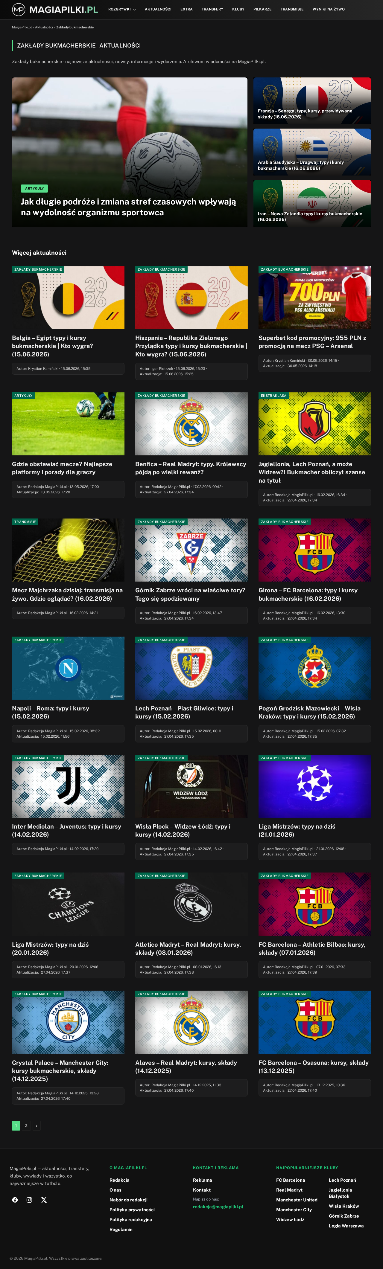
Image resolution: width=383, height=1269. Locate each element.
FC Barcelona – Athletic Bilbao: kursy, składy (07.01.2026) (312, 948)
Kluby (238, 9)
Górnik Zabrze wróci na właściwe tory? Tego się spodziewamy (190, 594)
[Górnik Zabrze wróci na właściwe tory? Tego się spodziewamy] (191, 550)
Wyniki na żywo (329, 9)
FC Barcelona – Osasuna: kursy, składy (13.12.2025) (314, 1066)
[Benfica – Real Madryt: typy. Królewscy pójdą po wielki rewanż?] (191, 424)
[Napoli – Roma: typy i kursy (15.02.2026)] (68, 668)
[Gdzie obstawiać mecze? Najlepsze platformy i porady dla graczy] (68, 424)
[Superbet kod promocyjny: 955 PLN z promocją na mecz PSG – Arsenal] (315, 298)
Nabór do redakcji (129, 1199)
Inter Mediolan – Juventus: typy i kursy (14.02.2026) (66, 830)
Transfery (212, 9)
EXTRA (186, 9)
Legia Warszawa (346, 1225)
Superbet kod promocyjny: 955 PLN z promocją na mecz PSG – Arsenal (312, 342)
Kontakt (202, 1189)
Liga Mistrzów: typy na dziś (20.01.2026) (50, 948)
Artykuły (23, 395)
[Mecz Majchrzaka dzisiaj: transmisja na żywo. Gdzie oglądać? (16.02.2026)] (68, 550)
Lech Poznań (342, 1180)
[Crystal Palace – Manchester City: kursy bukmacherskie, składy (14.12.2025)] (68, 1022)
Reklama (202, 1180)
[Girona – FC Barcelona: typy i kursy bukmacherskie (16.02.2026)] (315, 550)
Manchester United (296, 1199)
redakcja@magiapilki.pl (218, 1206)
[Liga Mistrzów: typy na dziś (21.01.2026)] (315, 786)
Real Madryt (289, 1189)
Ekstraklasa (274, 395)
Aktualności (158, 9)
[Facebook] (15, 1200)
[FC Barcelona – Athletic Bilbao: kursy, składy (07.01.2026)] (315, 904)
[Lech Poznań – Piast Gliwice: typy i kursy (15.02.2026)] (191, 668)
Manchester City (294, 1209)
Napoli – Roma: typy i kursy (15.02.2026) (50, 712)
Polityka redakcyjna (131, 1219)
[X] (43, 1200)
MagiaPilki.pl (22, 27)
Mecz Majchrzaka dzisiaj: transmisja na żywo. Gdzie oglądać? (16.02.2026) (67, 594)
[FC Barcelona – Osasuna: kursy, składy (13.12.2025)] (315, 1022)
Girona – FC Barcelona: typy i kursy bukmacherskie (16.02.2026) (308, 594)
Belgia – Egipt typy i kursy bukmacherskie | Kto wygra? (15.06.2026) (52, 346)
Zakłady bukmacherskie (38, 269)
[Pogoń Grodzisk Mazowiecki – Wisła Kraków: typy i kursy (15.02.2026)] (315, 668)
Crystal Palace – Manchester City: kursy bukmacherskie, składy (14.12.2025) (60, 1070)
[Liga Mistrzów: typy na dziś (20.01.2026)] (68, 904)
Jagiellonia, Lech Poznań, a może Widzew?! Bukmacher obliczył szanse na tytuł (312, 472)
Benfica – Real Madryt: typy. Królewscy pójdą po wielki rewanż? (190, 468)
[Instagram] (29, 1200)
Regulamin (121, 1229)
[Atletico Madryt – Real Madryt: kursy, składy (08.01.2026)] (191, 904)
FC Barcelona (290, 1180)
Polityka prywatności (132, 1209)
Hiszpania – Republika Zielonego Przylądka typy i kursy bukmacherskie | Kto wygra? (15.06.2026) (191, 346)
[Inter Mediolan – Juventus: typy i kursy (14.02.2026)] (68, 786)
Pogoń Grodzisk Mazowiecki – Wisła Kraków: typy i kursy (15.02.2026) (310, 712)
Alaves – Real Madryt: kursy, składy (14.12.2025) (186, 1066)
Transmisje (292, 9)
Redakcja (120, 1180)
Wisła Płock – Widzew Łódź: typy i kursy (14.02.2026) (182, 830)
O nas (115, 1189)
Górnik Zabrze (344, 1215)
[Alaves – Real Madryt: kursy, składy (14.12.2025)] (191, 1022)
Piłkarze (262, 9)
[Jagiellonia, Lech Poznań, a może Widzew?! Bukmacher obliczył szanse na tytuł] (315, 424)
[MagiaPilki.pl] (55, 9)
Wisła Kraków (344, 1206)
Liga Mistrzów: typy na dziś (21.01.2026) (297, 830)
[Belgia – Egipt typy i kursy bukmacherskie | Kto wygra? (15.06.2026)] (68, 298)
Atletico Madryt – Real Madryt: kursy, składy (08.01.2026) (188, 948)
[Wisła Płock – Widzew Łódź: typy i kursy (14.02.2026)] (191, 786)
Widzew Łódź (290, 1219)
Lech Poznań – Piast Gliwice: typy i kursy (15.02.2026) (184, 712)
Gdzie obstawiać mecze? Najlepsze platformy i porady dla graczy (62, 468)
